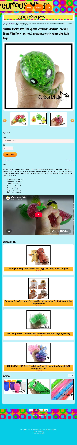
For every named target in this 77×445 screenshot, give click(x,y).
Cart (48, 8)
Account (38, 8)
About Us (42, 415)
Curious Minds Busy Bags (38, 429)
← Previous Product (8, 160)
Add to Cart (10, 154)
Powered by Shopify (38, 433)
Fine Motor (11, 23)
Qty (4, 145)
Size (4, 138)
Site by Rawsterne (38, 431)
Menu (29, 8)
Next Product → (70, 160)
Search (34, 415)
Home (5, 23)
